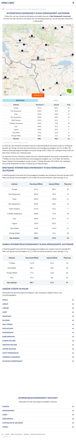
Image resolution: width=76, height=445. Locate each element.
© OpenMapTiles (6, 142)
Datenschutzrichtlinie (16, 434)
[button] (73, 3)
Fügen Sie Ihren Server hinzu (37, 434)
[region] (38, 60)
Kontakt (7, 434)
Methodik (26, 434)
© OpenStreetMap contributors (20, 142)
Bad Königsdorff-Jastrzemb (37, 9)
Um (2, 434)
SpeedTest (38, 95)
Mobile (55, 100)
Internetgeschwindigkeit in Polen (16, 9)
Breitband (20, 100)
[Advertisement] (38, 380)
